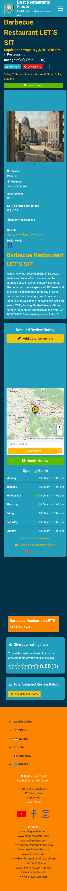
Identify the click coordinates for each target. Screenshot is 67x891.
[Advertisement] (35, 100)
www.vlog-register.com (33, 831)
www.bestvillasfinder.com (33, 849)
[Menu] (60, 8)
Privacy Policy (33, 793)
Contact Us (33, 797)
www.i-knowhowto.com (33, 876)
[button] (59, 427)
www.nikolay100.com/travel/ (33, 867)
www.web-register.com (33, 840)
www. (33, 854)
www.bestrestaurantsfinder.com (33, 845)
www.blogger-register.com (33, 836)
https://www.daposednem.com (25, 234)
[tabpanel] (35, 136)
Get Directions (32, 450)
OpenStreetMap (46, 438)
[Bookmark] (47, 66)
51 (8, 224)
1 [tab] (35, 164)
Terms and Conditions (33, 788)
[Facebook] (10, 246)
